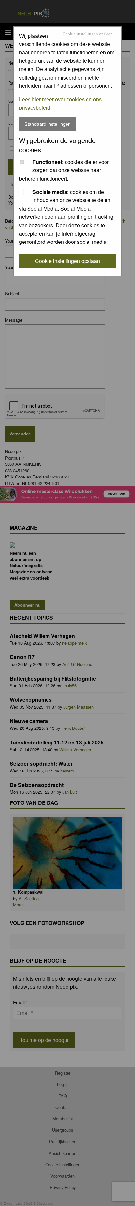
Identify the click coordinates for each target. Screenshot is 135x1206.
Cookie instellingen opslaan (88, 34)
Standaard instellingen (47, 123)
